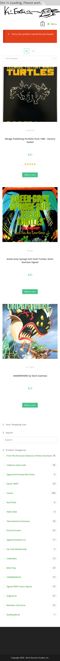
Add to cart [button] (30, 174)
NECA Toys (11, 568)
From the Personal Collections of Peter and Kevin (29, 455)
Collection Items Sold (16, 465)
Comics (9, 493)
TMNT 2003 (11, 511)
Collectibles (30, 130)
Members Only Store (15, 605)
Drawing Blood (13, 614)
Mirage (30, 250)
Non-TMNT (30, 367)
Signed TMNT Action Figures (19, 586)
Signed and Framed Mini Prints (20, 474)
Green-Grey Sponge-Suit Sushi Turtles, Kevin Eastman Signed (30, 261)
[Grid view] (26, 51)
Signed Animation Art (16, 539)
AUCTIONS (11, 502)
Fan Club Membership (16, 549)
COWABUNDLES (13, 577)
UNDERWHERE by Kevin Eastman (30, 375)
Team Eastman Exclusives (18, 521)
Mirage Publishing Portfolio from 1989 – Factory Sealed (30, 140)
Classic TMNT (12, 483)
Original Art (11, 595)
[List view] (33, 51)
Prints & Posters (13, 530)
